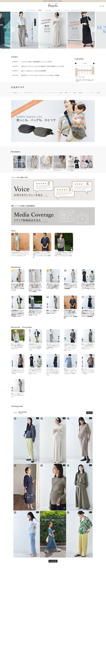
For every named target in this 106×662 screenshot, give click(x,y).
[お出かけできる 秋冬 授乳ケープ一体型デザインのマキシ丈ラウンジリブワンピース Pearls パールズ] (88, 276)
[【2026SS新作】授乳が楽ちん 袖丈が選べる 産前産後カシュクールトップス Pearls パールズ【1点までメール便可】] (64, 242)
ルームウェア (57, 10)
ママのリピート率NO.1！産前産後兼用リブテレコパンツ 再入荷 (36, 61)
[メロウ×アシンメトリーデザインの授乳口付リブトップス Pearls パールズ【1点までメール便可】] (18, 361)
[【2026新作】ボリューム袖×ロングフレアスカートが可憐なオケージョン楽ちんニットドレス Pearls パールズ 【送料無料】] (88, 302)
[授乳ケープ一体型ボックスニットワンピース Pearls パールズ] (53, 302)
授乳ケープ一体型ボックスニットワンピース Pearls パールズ (52, 312)
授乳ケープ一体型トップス (65, 92)
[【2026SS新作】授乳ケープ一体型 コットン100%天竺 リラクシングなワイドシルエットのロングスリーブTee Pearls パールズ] (70, 336)
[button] (13, 29)
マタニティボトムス (53, 92)
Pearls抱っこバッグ (17, 92)
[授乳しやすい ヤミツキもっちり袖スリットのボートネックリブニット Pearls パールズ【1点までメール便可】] (70, 361)
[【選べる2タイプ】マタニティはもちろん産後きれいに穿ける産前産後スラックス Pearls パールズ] (53, 276)
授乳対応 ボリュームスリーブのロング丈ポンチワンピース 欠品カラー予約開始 (40, 75)
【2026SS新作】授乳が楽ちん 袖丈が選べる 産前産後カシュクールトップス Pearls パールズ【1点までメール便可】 (64, 254)
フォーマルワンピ (90, 92)
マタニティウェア (30, 10)
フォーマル (47, 10)
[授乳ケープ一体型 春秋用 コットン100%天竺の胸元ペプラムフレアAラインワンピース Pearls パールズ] (88, 336)
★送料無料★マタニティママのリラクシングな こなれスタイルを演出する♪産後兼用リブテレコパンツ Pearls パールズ (17, 313)
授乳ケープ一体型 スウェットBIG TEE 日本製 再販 (33, 70)
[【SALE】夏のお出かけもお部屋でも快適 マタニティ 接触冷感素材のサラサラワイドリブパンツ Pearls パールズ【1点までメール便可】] (35, 276)
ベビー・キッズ (75, 10)
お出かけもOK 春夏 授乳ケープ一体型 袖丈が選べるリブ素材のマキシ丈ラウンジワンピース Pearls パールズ (17, 287)
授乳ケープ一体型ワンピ (79, 92)
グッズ (65, 10)
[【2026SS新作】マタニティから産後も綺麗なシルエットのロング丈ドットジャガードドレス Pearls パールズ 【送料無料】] (42, 242)
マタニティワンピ (42, 92)
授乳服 (39, 10)
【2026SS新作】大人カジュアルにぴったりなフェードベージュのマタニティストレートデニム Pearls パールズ (20, 254)
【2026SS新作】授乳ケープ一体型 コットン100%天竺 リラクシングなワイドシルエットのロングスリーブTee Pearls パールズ (70, 347)
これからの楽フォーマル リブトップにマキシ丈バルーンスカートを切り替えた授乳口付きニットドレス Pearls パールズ (52, 372)
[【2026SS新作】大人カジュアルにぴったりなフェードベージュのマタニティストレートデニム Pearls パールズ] (20, 242)
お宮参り (98, 92)
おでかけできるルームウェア (30, 92)
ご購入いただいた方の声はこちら (53, 1)
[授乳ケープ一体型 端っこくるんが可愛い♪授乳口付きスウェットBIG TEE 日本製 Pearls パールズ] (18, 336)
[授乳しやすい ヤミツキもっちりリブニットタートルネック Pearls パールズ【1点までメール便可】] (88, 361)
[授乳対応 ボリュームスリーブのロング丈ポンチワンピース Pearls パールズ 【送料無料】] (70, 276)
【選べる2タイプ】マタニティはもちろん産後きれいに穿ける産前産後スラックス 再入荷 (42, 66)
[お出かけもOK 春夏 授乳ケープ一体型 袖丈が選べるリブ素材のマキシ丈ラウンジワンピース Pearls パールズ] (18, 276)
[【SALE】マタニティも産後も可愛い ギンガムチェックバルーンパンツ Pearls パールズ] (35, 302)
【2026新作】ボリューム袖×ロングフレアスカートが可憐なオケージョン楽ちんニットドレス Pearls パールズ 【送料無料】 (88, 313)
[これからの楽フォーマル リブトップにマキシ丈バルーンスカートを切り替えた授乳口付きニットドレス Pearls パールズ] (53, 361)
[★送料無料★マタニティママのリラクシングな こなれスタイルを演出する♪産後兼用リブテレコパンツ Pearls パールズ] (18, 302)
